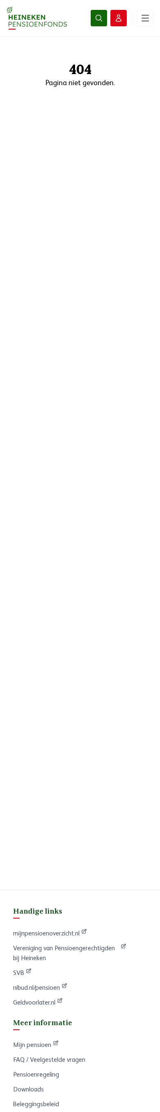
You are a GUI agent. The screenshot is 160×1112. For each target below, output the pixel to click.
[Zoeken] (99, 18)
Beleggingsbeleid (36, 1104)
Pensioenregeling (36, 1074)
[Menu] (145, 18)
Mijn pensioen (36, 1044)
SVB (22, 972)
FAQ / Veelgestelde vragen (49, 1059)
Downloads (28, 1089)
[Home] (37, 18)
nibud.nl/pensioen (40, 987)
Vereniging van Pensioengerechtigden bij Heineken (64, 953)
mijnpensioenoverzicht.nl (46, 933)
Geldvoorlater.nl (38, 1002)
